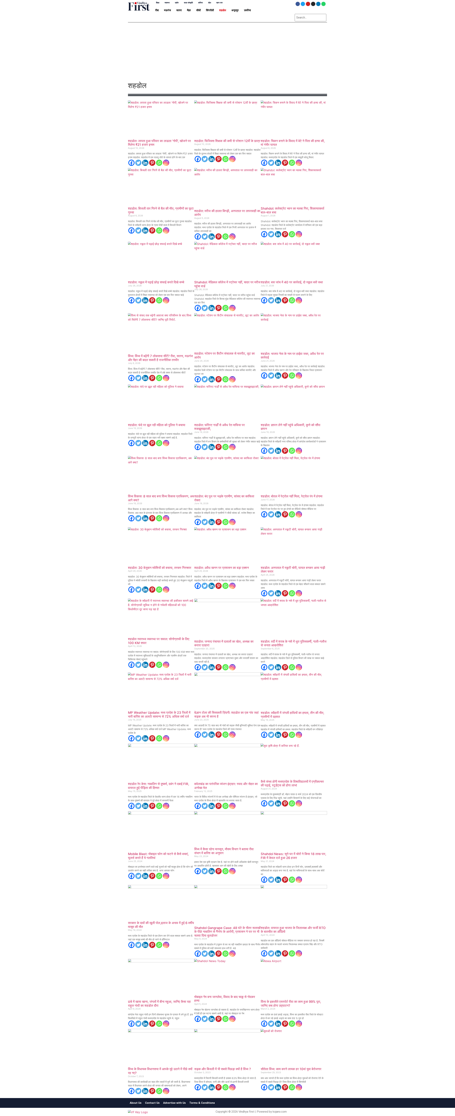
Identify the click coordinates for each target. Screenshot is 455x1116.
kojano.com (280, 1111)
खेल (209, 3)
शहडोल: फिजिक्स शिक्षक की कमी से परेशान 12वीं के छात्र (227, 141)
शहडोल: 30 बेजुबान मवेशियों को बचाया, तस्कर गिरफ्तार (159, 568)
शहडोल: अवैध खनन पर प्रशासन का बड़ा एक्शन (221, 568)
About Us (135, 1102)
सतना (179, 10)
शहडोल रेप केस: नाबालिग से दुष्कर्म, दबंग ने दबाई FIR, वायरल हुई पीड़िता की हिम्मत (158, 786)
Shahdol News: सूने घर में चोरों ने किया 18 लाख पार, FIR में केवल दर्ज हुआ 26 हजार (293, 856)
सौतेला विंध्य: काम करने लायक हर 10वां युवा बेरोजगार (291, 1069)
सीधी (198, 10)
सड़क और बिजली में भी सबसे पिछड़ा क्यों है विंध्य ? (222, 1069)
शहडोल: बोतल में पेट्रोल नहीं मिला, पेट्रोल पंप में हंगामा (291, 496)
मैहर (189, 10)
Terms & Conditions (202, 1102)
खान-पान (219, 3)
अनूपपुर (235, 10)
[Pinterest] (152, 163)
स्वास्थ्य (167, 3)
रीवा (157, 10)
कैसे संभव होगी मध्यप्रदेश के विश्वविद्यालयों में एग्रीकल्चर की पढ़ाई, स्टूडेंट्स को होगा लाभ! (292, 783)
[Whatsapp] (323, 4)
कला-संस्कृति (188, 3)
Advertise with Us (174, 1102)
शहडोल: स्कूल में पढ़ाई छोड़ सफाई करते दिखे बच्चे (156, 282)
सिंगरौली (210, 10)
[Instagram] (313, 4)
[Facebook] (298, 4)
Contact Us (152, 1102)
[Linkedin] (318, 4)
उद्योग (177, 3)
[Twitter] (303, 4)
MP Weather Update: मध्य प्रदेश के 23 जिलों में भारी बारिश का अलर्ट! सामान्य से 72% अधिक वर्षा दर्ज (159, 714)
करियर (200, 3)
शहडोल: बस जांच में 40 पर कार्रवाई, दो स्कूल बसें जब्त (292, 282)
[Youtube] (308, 4)
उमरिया (247, 10)
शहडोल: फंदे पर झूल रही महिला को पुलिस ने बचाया (156, 425)
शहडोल (222, 10)
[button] (157, 10)
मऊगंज (167, 10)
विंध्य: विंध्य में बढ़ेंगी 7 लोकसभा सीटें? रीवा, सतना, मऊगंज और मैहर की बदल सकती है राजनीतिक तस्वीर (160, 358)
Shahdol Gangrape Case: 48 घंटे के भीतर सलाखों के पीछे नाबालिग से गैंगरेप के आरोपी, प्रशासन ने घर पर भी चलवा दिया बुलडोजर (227, 931)
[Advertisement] (227, 53)
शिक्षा (157, 3)
